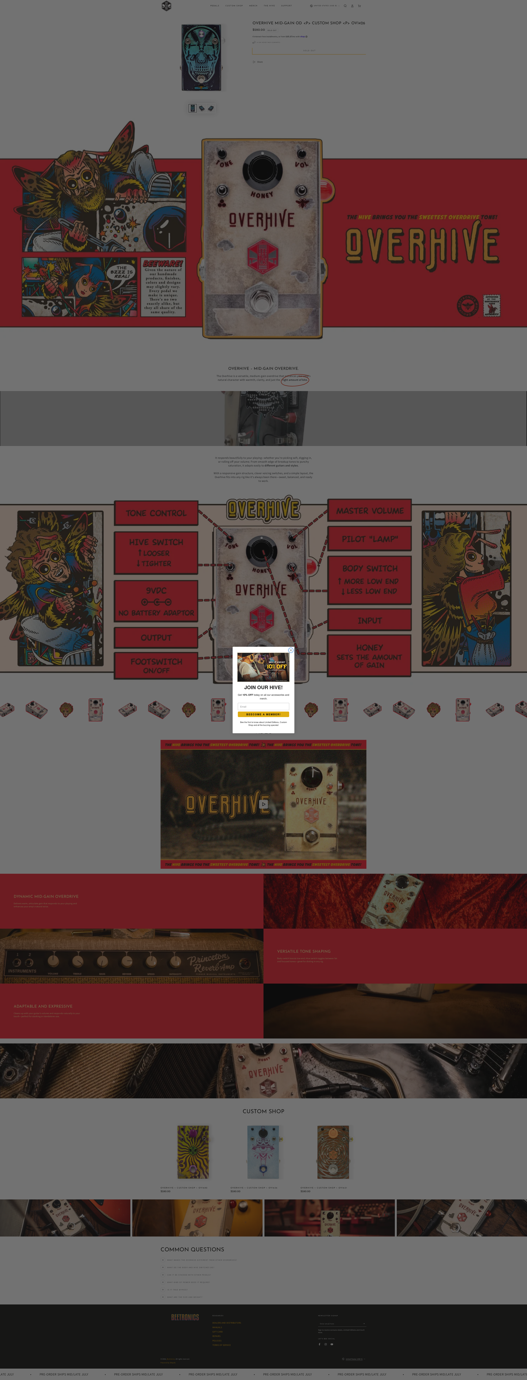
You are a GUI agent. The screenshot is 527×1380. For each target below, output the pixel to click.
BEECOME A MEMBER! (263, 714)
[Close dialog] (290, 650)
